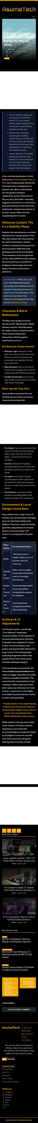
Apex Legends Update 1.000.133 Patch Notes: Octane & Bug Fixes (19, 859)
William (11, 49)
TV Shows (5, 965)
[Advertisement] (19, 90)
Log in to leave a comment (19, 1009)
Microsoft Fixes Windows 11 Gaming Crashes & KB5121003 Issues (17, 954)
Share (7, 1105)
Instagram (9, 1095)
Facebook (9, 1092)
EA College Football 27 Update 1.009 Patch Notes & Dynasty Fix (19, 888)
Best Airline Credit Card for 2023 (28, 984)
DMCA (4, 1059)
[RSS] (3, 1102)
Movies (5, 937)
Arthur (14, 863)
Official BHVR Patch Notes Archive (19, 716)
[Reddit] (3, 1100)
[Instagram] (3, 1095)
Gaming (7, 58)
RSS (6, 1102)
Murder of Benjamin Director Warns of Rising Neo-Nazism (16, 940)
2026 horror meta (19, 302)
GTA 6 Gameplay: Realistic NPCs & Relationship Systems (19, 918)
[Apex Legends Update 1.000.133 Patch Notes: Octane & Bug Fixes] (19, 847)
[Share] (3, 1105)
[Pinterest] (14, 831)
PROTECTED (11, 1059)
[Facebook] (4, 831)
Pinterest (8, 1097)
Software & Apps (7, 949)
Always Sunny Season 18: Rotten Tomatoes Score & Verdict (18, 968)
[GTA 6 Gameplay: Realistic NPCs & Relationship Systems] (19, 906)
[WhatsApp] (19, 831)
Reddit (7, 1100)
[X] (9, 831)
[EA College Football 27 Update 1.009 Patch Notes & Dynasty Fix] (19, 876)
